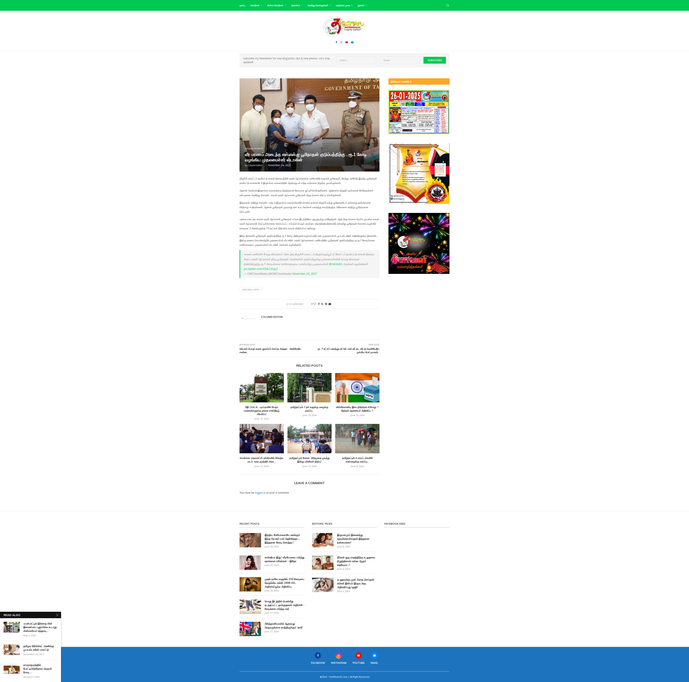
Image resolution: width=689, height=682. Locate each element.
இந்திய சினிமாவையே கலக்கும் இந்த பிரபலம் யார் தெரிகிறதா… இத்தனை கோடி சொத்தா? (282, 538)
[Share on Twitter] (322, 304)
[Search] (447, 5)
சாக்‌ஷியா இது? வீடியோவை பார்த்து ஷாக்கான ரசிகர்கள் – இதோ (284, 559)
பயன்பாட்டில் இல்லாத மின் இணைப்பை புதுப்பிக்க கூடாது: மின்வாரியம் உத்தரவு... (40, 627)
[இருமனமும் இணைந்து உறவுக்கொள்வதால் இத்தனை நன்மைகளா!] (323, 540)
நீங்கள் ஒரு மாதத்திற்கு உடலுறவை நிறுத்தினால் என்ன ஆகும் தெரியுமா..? (356, 561)
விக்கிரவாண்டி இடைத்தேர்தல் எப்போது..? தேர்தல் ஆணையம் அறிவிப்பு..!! (357, 408)
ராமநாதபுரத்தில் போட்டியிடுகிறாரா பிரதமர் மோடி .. (37, 668)
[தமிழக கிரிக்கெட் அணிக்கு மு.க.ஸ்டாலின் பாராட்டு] (12, 649)
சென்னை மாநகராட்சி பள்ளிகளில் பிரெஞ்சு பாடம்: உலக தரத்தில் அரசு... (261, 459)
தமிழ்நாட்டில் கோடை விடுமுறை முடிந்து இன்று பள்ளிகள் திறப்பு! (309, 459)
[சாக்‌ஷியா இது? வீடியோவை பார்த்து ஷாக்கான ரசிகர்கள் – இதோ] (250, 562)
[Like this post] (314, 304)
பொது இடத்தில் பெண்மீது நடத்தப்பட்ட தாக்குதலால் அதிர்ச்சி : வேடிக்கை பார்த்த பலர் (284, 605)
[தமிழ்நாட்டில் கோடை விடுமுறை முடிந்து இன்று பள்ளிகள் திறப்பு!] (309, 438)
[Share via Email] (330, 304)
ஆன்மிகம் (295, 5)
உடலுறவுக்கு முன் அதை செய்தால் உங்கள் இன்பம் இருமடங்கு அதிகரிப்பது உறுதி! (355, 583)
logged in (260, 492)
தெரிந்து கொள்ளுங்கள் (318, 5)
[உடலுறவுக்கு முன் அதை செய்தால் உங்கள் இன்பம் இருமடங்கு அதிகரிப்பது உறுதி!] (323, 585)
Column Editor (255, 165)
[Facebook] (336, 42)
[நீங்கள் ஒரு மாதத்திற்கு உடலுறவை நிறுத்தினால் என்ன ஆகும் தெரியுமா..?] (323, 562)
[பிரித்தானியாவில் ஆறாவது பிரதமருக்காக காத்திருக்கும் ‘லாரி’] (250, 629)
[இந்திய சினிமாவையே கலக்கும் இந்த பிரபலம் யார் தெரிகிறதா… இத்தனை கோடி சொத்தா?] (250, 540)
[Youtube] (346, 42)
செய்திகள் (255, 5)
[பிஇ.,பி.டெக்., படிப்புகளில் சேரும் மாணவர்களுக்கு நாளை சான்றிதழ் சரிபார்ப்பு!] (262, 387)
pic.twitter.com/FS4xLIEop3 (261, 269)
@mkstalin (335, 264)
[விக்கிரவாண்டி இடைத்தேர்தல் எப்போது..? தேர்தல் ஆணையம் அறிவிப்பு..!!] (357, 387)
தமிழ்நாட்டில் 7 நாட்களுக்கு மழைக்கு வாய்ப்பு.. (309, 408)
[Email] (352, 42)
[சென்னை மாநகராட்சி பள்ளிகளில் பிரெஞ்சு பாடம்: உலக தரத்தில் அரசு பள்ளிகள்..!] (262, 438)
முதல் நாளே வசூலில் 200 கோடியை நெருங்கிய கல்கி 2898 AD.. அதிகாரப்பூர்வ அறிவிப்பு (284, 582)
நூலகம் (361, 5)
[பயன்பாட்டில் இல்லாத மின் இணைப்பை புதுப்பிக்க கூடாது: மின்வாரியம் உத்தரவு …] (12, 627)
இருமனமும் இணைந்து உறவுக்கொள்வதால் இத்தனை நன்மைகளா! (353, 538)
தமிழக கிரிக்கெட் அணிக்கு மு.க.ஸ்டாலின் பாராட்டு (38, 647)
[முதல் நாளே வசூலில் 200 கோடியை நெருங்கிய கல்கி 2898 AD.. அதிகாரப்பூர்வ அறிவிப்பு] (250, 584)
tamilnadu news (250, 289)
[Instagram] (341, 42)
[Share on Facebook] (319, 304)
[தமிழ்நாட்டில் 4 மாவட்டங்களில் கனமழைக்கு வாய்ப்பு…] (357, 438)
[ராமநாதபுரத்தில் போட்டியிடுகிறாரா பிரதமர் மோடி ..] (12, 668)
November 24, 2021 (304, 274)
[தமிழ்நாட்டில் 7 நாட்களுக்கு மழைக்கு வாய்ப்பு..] (309, 387)
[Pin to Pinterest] (326, 304)
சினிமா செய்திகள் (275, 5)
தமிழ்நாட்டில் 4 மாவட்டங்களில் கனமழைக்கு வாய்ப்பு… (357, 459)
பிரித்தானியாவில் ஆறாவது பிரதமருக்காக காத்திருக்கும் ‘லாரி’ (284, 625)
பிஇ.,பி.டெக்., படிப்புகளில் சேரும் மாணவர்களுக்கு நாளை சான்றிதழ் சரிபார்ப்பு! (261, 410)
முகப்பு (242, 5)
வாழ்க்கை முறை (343, 5)
